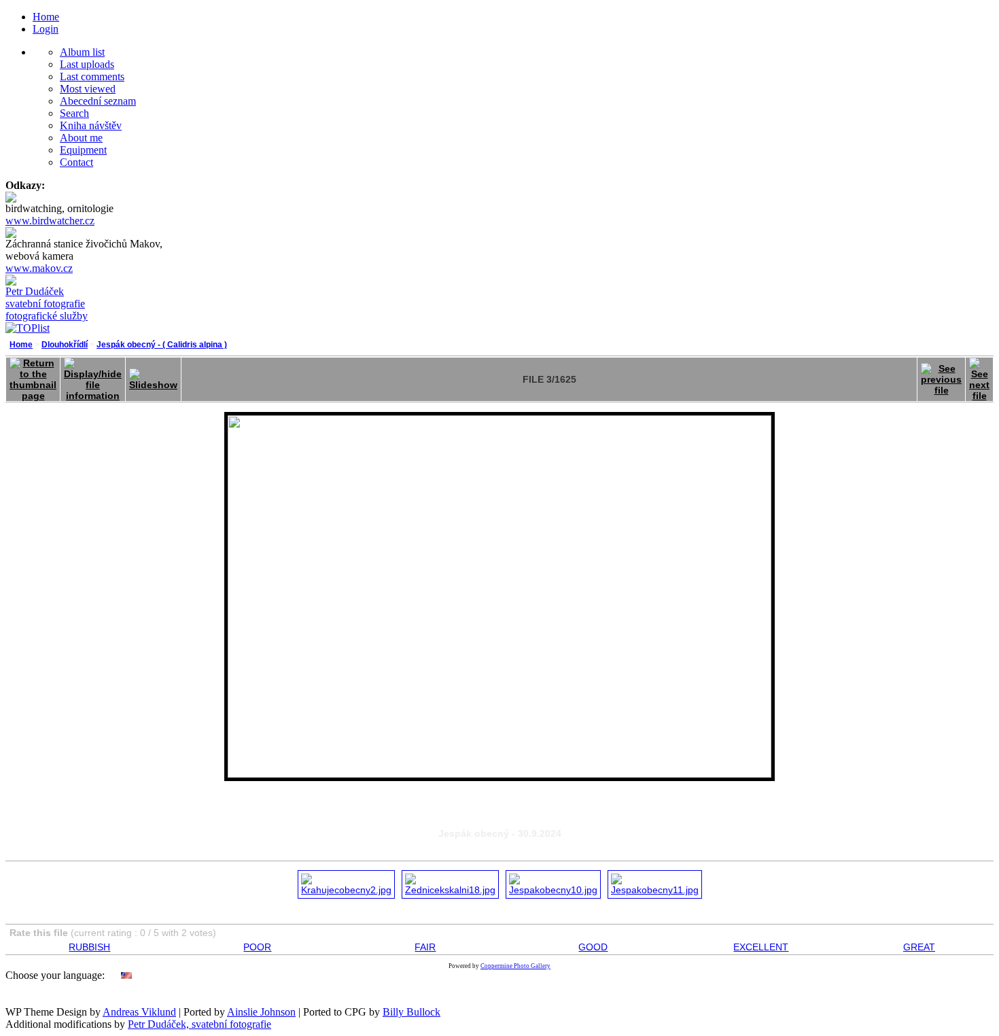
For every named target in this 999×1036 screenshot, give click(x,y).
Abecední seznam (98, 101)
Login (45, 29)
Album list (82, 52)
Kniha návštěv (91, 125)
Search (74, 113)
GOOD (593, 947)
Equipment (83, 150)
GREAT (919, 947)
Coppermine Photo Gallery (515, 966)
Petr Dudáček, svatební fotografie (199, 1024)
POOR (257, 947)
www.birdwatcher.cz (49, 220)
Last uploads (87, 64)
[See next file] (979, 375)
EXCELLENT (760, 947)
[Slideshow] (153, 375)
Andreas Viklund (139, 1012)
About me (81, 137)
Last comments (92, 76)
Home (46, 16)
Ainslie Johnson (261, 1012)
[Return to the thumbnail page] (33, 375)
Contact (76, 162)
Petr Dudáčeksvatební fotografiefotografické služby (46, 304)
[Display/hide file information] (93, 375)
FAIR (425, 947)
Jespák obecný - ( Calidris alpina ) (162, 344)
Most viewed (88, 88)
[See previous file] (941, 375)
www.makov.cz (39, 268)
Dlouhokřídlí (64, 344)
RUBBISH (89, 947)
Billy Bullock (411, 1012)
